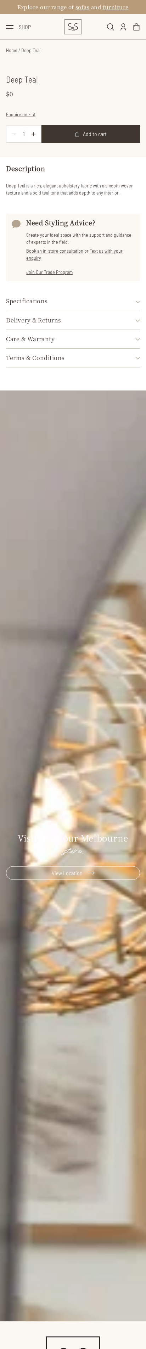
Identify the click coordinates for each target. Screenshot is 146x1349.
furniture (116, 7)
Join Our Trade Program (49, 272)
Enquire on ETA (20, 114)
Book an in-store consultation (54, 251)
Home (11, 50)
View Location (67, 873)
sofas (82, 7)
